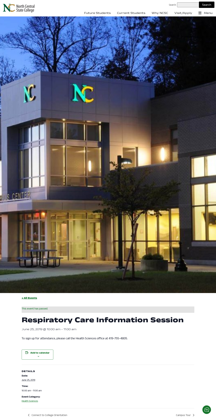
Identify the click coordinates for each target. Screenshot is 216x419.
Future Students (97, 13)
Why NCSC (160, 13)
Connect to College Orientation (49, 415)
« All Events (29, 298)
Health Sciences (30, 401)
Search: (172, 4)
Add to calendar (39, 352)
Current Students (131, 13)
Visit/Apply (183, 13)
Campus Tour (183, 415)
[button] (206, 409)
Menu (208, 13)
